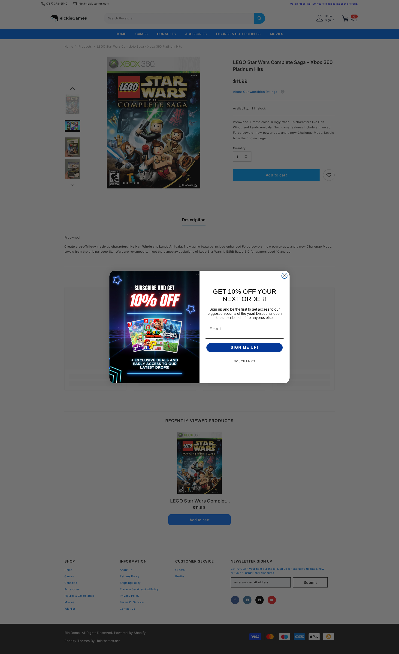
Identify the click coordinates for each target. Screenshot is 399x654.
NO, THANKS (245, 361)
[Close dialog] (284, 276)
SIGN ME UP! (245, 347)
